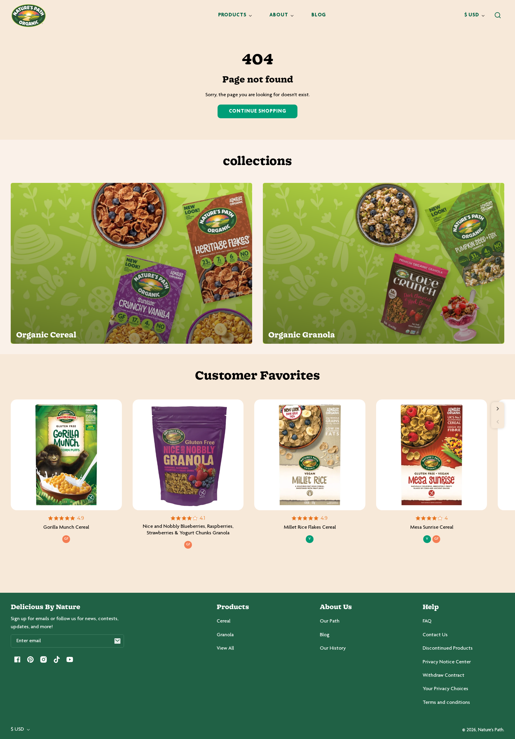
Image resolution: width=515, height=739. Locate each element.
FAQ (427, 621)
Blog (324, 635)
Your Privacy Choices (445, 689)
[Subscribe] (117, 641)
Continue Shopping (257, 111)
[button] (497, 15)
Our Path (329, 621)
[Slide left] (497, 421)
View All (225, 648)
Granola (225, 635)
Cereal (223, 621)
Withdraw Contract (443, 675)
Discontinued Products (448, 648)
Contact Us (435, 635)
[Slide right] (497, 408)
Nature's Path (490, 730)
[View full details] (66, 455)
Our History (333, 648)
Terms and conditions (446, 702)
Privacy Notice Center (447, 662)
